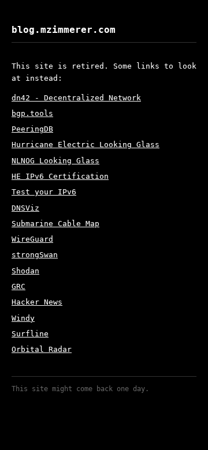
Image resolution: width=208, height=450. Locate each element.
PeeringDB (32, 129)
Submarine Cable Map (55, 223)
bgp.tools (32, 113)
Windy (23, 318)
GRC (18, 286)
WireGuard (32, 239)
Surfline (30, 333)
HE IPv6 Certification (60, 176)
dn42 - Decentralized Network (76, 97)
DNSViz (25, 208)
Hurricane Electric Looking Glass (85, 144)
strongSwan (35, 254)
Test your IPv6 (44, 191)
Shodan (25, 271)
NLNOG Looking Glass (55, 160)
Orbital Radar (42, 349)
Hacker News (37, 302)
